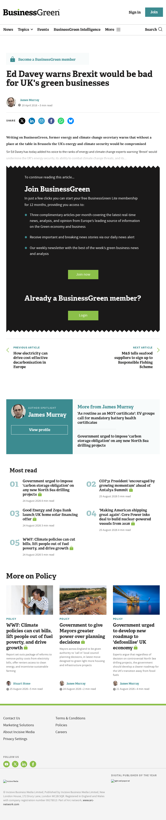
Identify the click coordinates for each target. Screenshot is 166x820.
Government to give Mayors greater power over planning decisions (82, 633)
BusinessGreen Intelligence (77, 29)
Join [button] (154, 12)
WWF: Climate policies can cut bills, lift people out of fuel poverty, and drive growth (49, 544)
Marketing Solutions (18, 725)
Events (43, 29)
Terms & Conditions (70, 718)
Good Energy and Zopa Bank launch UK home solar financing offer (50, 515)
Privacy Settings (15, 739)
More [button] (110, 29)
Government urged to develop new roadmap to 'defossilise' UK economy (133, 636)
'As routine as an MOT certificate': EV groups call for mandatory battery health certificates (116, 418)
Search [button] (151, 29)
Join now (83, 274)
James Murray (29, 100)
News (8, 29)
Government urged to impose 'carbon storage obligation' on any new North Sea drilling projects (113, 441)
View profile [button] (39, 429)
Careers (61, 732)
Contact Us (11, 718)
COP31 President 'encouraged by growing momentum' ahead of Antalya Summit (127, 485)
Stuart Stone (21, 684)
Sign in (135, 12)
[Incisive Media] (10, 781)
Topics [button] (24, 29)
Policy (11, 619)
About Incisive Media (19, 732)
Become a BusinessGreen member (47, 59)
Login (83, 315)
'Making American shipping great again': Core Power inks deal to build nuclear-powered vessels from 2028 (125, 517)
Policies (61, 725)
